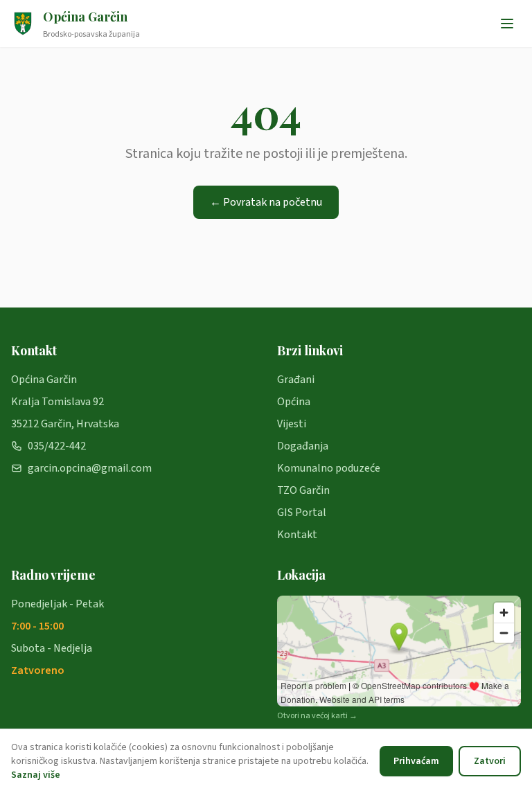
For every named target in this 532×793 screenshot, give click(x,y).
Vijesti (291, 423)
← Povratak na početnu (266, 202)
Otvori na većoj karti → (317, 716)
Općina (293, 401)
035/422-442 (57, 446)
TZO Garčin (303, 490)
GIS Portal (301, 512)
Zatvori (490, 761)
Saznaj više (35, 775)
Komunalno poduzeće (328, 468)
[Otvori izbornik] (507, 23)
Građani (295, 379)
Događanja (302, 446)
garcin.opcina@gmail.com (90, 468)
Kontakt (297, 534)
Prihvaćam (416, 761)
